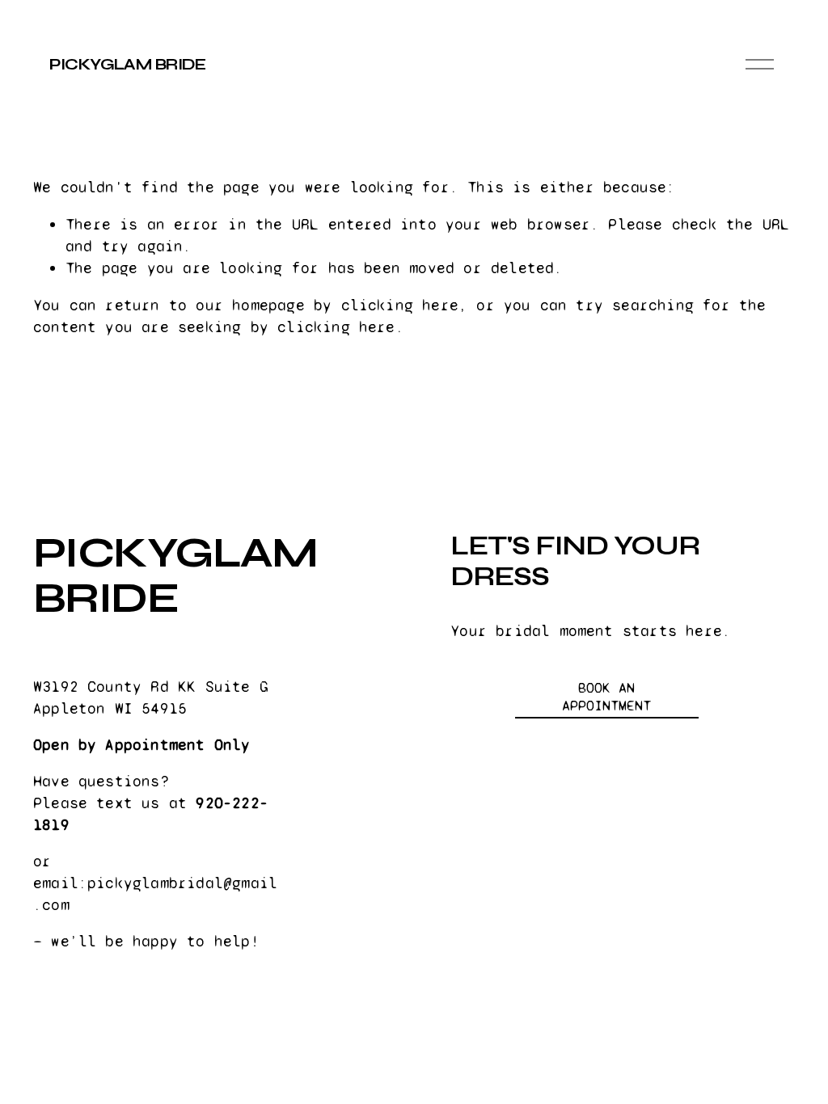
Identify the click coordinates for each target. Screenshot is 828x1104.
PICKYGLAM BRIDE (127, 64)
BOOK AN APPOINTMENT (606, 696)
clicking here (400, 305)
